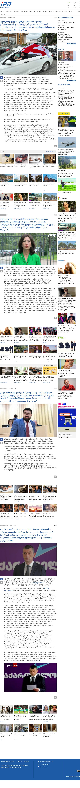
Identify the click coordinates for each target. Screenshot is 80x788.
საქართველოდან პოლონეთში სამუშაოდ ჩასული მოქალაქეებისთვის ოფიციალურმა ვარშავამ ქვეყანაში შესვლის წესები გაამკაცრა (49, 359)
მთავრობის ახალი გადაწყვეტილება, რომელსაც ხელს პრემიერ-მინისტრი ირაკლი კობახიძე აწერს (6, 205)
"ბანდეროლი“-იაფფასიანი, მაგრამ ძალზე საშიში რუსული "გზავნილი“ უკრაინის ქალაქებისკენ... (66, 152)
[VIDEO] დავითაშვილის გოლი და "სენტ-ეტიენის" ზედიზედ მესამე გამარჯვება (20, 717)
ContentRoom (53, 365)
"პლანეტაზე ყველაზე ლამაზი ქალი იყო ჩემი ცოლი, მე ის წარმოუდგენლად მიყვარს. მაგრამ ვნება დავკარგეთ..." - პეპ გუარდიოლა (35, 719)
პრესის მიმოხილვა (64, 85)
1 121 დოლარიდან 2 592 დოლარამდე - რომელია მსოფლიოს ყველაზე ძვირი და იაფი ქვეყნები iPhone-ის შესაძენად (66, 373)
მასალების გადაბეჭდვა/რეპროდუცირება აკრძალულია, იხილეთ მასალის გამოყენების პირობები (15, 766)
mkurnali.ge (2, 501)
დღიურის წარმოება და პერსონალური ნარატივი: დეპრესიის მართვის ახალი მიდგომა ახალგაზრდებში (6, 497)
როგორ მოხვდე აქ (50, 151)
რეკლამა (26, 761)
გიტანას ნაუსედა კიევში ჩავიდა (67, 22)
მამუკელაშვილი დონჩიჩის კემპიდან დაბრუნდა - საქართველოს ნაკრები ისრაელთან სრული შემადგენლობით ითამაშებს (6, 719)
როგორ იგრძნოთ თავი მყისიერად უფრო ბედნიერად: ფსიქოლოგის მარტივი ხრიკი (35, 515)
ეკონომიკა (45, 11)
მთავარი (2, 11)
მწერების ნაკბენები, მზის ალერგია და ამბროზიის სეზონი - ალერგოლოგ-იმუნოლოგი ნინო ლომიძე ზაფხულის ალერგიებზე (20, 379)
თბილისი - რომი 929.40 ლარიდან (49, 184)
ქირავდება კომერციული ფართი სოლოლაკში (20, 734)
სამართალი (16, 11)
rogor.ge (30, 519)
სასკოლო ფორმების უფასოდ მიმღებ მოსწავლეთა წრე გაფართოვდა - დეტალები (6, 357)
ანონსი (70, 11)
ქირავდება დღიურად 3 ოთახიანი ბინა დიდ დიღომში (6, 735)
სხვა (2, 14)
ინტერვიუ (61, 49)
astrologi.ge (31, 721)
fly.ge (1, 190)
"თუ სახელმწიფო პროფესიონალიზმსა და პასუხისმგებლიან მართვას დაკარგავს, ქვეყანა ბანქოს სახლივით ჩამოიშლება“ (65, 173)
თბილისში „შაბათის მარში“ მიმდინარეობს (66, 28)
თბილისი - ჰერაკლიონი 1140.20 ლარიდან (20, 184)
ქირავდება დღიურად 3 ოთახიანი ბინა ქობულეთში (49, 735)
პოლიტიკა (8, 11)
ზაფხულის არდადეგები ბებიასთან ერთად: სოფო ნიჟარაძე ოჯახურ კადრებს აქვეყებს (21, 515)
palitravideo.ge (3, 208)
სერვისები (19, 761)
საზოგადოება (24, 11)
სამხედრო (57, 11)
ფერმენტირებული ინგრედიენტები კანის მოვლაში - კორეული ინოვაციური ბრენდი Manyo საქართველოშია (49, 379)
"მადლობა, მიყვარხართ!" (65, 192)
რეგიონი (38, 11)
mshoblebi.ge (32, 501)
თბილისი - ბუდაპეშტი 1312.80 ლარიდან (34, 184)
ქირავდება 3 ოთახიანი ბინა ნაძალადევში (34, 734)
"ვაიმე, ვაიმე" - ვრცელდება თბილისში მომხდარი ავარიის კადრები (49, 204)
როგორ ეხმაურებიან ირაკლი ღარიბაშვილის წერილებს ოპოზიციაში (35, 356)
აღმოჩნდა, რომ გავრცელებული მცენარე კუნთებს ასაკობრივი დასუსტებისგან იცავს (20, 497)
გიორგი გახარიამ (37, 583)
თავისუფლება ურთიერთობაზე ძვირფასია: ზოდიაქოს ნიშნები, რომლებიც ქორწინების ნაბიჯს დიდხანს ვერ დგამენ (49, 517)
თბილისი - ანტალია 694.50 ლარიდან (6, 184)
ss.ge (1, 739)
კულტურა (64, 11)
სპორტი (51, 11)
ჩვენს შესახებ (11, 761)
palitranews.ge (32, 361)
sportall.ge (2, 721)
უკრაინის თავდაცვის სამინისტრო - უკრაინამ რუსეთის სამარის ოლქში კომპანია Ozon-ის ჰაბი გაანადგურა (65, 37)
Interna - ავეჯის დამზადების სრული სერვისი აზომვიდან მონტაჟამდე (6, 378)
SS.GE (2, 151)
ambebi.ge (2, 342)
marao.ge (2, 519)
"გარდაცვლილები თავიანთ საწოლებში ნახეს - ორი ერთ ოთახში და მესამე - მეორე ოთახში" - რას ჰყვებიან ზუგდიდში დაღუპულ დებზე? (66, 132)
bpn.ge (68, 2)
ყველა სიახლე (71, 43)
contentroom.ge (3, 382)
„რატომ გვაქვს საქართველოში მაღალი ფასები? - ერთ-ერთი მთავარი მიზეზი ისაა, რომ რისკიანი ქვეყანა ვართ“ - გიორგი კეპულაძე (66, 395)
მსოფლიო (32, 11)
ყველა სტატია (71, 80)
